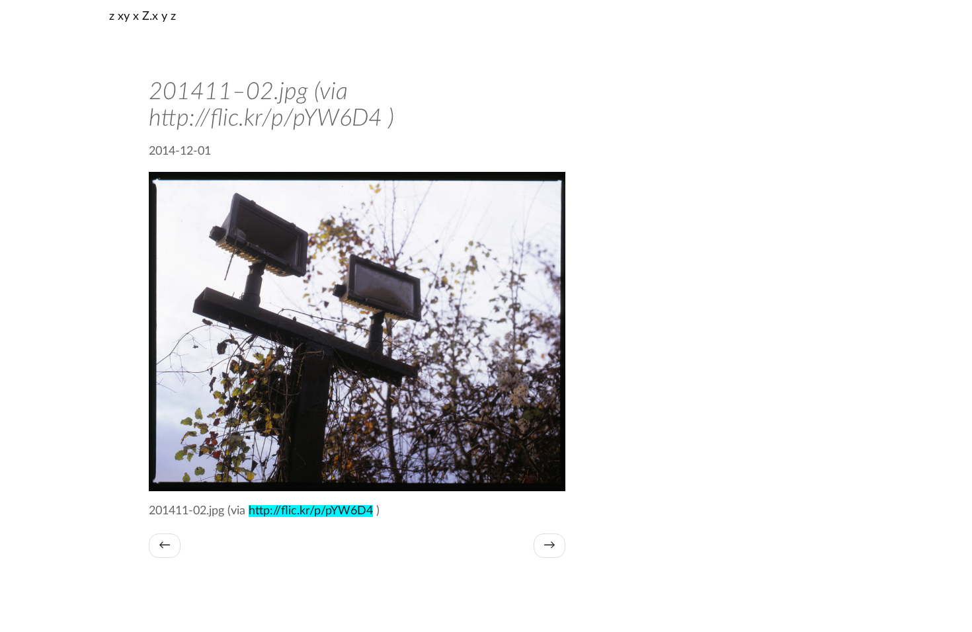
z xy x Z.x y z (142, 16)
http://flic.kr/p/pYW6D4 (311, 511)
